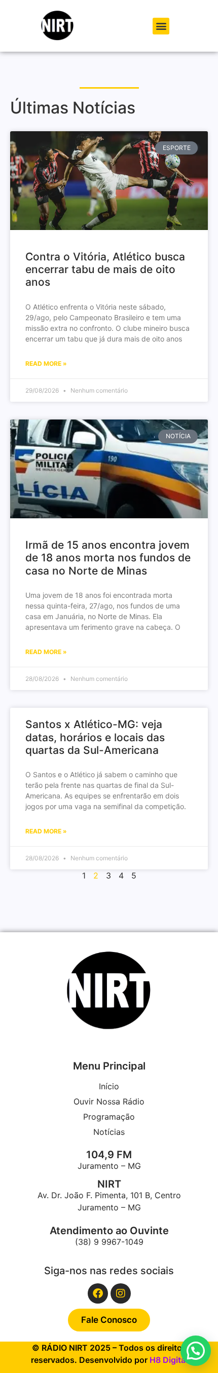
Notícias (109, 1132)
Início (109, 1086)
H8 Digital (169, 1360)
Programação (109, 1117)
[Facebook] (98, 1293)
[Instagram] (121, 1293)
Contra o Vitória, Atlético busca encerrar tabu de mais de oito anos (105, 269)
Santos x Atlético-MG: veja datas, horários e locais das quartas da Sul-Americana (95, 737)
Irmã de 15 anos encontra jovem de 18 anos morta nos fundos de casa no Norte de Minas (108, 558)
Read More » (46, 363)
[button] (161, 26)
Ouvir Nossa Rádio (109, 1101)
